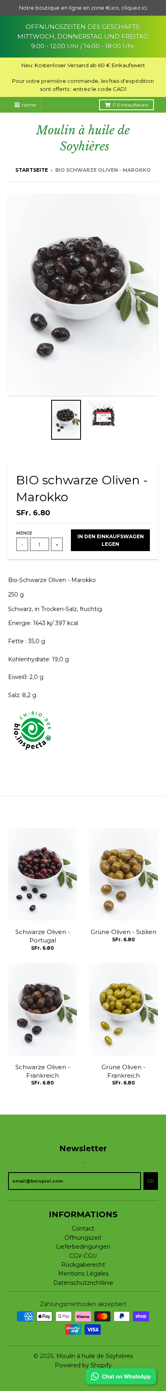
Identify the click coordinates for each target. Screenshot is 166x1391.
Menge (24, 533)
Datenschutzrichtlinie (83, 1282)
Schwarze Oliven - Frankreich (42, 1071)
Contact (83, 1228)
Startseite (31, 170)
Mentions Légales (83, 1273)
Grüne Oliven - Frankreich (123, 1071)
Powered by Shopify (83, 1365)
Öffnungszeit (83, 1237)
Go (150, 1181)
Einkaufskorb (130, 105)
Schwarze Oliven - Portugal (42, 936)
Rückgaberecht (83, 1264)
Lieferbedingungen (83, 1246)
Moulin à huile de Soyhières (94, 1356)
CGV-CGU (83, 1255)
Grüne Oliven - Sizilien (123, 932)
